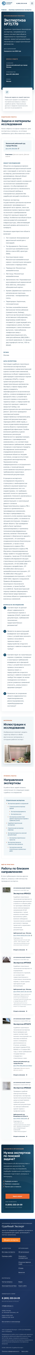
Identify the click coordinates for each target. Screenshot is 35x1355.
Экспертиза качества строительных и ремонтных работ (17, 849)
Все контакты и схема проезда (11, 1321)
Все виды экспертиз (8, 1252)
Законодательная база (9, 1286)
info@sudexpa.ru (7, 1306)
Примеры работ (7, 1256)
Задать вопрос (17, 1196)
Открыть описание (20, 950)
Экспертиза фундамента (18, 811)
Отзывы (20, 1268)
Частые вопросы (7, 1282)
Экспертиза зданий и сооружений (18, 803)
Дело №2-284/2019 (11, 148)
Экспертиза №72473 (22, 1024)
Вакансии (21, 1272)
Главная (4, 9)
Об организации (23, 1252)
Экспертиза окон (16, 814)
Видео (20, 1282)
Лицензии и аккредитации (23, 1257)
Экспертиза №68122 (22, 1088)
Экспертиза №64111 (22, 893)
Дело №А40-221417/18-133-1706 (22, 991)
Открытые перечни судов (24, 1263)
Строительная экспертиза (15, 800)
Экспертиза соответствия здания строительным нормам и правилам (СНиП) (18, 818)
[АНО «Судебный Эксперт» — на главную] (7, 3)
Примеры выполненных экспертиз (20, 9)
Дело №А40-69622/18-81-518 (21, 935)
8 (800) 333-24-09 (14, 1204)
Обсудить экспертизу (11, 1240)
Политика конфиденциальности (10, 1351)
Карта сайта (22, 1286)
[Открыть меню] (32, 3)
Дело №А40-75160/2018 (20, 1118)
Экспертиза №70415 (22, 963)
